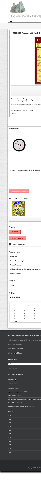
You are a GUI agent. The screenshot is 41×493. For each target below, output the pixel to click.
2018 (9, 434)
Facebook (38, 462)
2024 (9, 415)
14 (24, 313)
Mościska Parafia (17, 110)
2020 (9, 426)
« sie (15, 321)
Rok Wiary (15, 232)
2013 (9, 452)
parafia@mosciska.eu (18, 349)
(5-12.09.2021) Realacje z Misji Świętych (25, 33)
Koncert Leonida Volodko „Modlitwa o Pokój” (18, 406)
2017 (9, 437)
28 (24, 318)
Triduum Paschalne (12, 395)
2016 (9, 441)
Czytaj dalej (13, 113)
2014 (9, 448)
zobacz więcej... (12, 379)
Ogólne (31, 110)
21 (24, 316)
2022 (9, 419)
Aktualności (10, 388)
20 (14, 316)
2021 (9, 423)
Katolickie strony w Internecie (19, 191)
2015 (9, 445)
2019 (9, 430)
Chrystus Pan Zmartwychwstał (14, 392)
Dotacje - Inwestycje (17, 238)
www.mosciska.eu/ (16, 353)
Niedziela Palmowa (12, 403)
